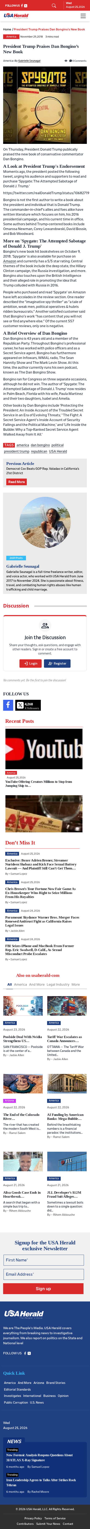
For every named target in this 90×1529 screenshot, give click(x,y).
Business (49, 1396)
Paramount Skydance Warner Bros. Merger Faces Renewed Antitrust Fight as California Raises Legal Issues (42, 921)
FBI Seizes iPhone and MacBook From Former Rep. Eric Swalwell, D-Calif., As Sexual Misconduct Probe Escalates (39, 950)
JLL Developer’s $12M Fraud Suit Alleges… (64, 1194)
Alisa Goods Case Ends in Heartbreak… (22, 1194)
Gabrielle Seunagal (29, 61)
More (76, 984)
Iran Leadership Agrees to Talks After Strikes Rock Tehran (41, 1482)
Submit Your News (48, 1523)
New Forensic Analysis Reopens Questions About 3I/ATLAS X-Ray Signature (39, 1457)
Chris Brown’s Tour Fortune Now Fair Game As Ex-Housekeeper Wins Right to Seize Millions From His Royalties (40, 893)
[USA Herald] (16, 16)
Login (30, 663)
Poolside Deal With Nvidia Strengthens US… (22, 1039)
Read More (16, 482)
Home (7, 29)
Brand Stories (55, 1383)
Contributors (25, 1523)
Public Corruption (16, 1402)
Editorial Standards (17, 1389)
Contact (68, 1523)
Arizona (38, 1383)
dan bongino (40, 445)
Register (57, 663)
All (9, 984)
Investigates (12, 1396)
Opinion (63, 1396)
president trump (16, 451)
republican (39, 451)
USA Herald (58, 451)
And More (37, 984)
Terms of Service (55, 1518)
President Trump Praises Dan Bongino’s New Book (49, 29)
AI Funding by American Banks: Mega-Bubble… (65, 1117)
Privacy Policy (33, 1518)
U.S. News (37, 1402)
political (57, 445)
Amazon (9, 261)
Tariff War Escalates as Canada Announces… (64, 1039)
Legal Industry (58, 984)
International (32, 1396)
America (11, 36)
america (23, 445)
